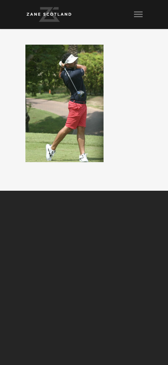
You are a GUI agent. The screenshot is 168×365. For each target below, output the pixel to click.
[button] (64, 103)
